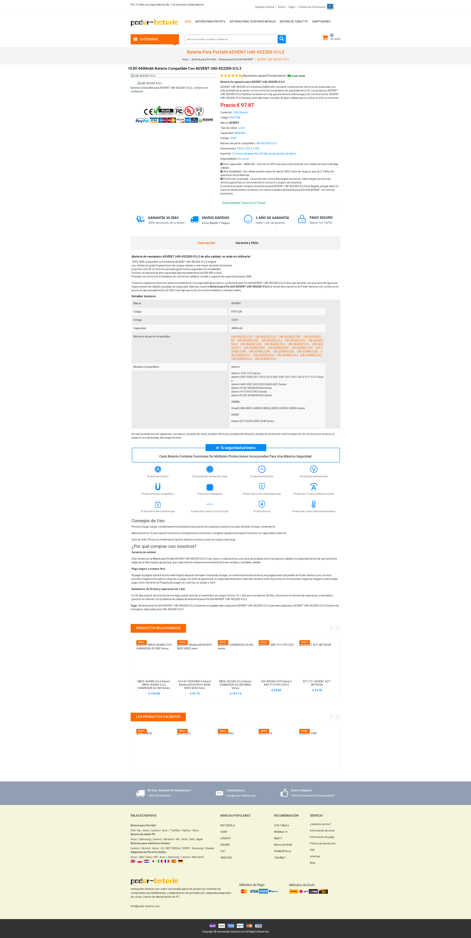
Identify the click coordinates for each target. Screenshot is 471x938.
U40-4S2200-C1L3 (266, 336)
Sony (149, 857)
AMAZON (226, 857)
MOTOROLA (173, 848)
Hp (138, 830)
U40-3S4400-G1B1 (308, 351)
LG (162, 848)
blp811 (278, 838)
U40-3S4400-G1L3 (287, 354)
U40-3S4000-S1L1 (242, 358)
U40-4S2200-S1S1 (298, 343)
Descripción (206, 243)
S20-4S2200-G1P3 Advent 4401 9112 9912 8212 (276, 683)
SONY (186, 848)
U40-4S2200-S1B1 (251, 343)
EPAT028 (236, 311)
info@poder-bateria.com (145, 906)
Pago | (292, 7)
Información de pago (322, 837)
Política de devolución (312, 7)
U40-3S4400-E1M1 (260, 351)
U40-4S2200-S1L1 (275, 343)
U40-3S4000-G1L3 (264, 354)
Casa (188, 21)
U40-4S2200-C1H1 (242, 336)
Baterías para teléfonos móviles (253, 21)
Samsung (144, 839)
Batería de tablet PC (294, 21)
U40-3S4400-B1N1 (254, 347)
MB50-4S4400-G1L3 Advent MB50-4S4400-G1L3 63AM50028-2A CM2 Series (154, 684)
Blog (312, 862)
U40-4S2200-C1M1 (290, 336)
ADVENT (236, 303)
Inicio (185, 59)
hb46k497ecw (282, 851)
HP (177, 839)
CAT (223, 851)
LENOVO (225, 838)
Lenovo (155, 830)
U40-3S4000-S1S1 (266, 358)
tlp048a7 (279, 857)
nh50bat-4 (280, 832)
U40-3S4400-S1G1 (311, 354)
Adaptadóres (321, 21)
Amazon (169, 839)
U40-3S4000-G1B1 (278, 347)
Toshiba (175, 830)
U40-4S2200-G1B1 (248, 340)
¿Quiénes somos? (320, 824)
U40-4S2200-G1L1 (271, 340)
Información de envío (322, 830)
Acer (165, 830)
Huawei (210, 848)
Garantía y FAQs (247, 243)
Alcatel (145, 848)
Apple (199, 839)
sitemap (315, 856)
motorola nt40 (283, 844)
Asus (146, 830)
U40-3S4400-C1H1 (302, 347)
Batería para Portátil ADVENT (236, 59)
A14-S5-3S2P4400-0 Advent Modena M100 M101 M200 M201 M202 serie (194, 684)
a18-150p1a (281, 825)
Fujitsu (186, 830)
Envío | (282, 7)
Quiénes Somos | (265, 7)
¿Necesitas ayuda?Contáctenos (264, 75)
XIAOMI (224, 844)
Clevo (195, 830)
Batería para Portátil (210, 21)
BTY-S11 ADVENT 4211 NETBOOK (317, 683)
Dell (133, 830)
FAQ (312, 849)
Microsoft (198, 857)
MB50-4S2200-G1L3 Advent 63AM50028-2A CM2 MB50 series (235, 684)
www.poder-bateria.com (231, 931)
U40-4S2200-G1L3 (295, 340)
